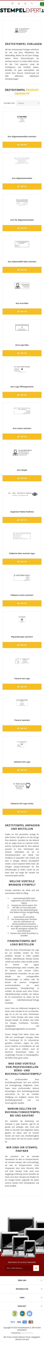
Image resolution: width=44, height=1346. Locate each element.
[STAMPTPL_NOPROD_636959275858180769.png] (22, 494)
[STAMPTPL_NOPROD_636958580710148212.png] (22, 160)
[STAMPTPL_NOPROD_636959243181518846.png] (22, 744)
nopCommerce (27, 1333)
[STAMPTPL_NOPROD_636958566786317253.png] (22, 327)
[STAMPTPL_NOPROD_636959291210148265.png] (22, 577)
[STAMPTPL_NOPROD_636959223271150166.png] (22, 410)
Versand (25, 1339)
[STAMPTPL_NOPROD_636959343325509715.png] (22, 660)
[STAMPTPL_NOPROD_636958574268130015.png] (22, 369)
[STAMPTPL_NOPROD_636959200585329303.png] (22, 202)
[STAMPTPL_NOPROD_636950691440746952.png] (22, 452)
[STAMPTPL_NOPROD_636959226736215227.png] (22, 702)
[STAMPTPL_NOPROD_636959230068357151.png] (22, 619)
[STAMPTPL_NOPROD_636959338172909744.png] (22, 535)
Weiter (23, 145)
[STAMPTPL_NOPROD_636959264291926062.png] (22, 244)
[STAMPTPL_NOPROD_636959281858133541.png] (22, 119)
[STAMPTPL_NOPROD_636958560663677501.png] (22, 285)
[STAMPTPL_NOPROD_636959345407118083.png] (22, 786)
